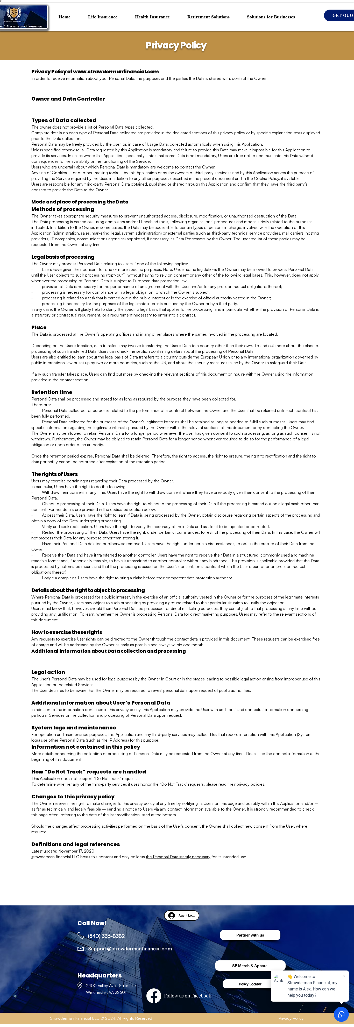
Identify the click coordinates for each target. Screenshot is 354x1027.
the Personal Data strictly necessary (178, 856)
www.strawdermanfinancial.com (116, 71)
